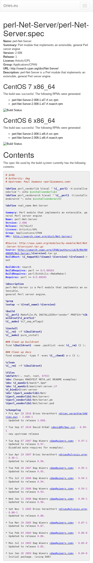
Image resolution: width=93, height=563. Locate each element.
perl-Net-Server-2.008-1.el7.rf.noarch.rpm (37, 103)
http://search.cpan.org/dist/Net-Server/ (35, 68)
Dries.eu (10, 5)
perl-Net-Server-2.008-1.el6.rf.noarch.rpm (37, 137)
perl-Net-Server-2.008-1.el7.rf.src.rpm (35, 100)
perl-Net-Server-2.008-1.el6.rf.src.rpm (35, 133)
